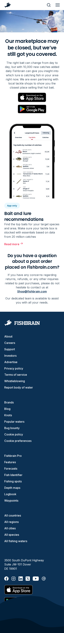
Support (9, 349)
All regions (11, 522)
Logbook (10, 494)
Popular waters (14, 421)
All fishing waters (15, 541)
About (8, 336)
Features (10, 462)
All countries (12, 515)
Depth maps (12, 488)
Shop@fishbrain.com (32, 291)
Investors (10, 355)
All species (11, 534)
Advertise (10, 362)
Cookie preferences (17, 441)
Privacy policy (13, 368)
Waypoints (11, 500)
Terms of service (15, 374)
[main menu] (57, 5)
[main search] (48, 4)
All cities (10, 528)
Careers (9, 343)
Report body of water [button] (18, 387)
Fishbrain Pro (13, 456)
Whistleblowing (14, 381)
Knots (8, 415)
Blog (7, 409)
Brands (9, 402)
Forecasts (10, 468)
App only (12, 205)
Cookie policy (13, 434)
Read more (11, 244)
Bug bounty (12, 428)
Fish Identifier (13, 475)
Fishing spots (13, 481)
